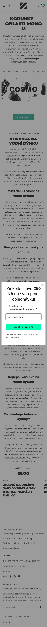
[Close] (42, 285)
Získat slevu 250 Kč (23, 327)
